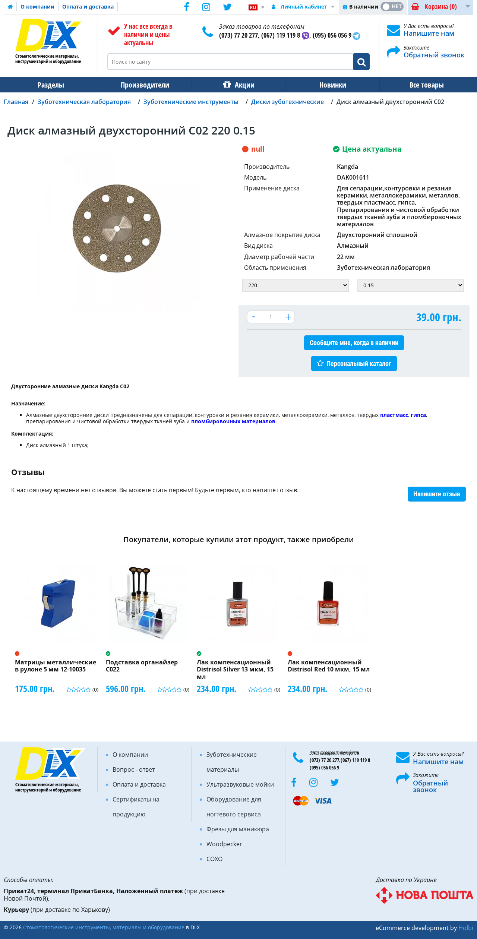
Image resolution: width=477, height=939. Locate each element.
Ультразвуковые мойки (240, 784)
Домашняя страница (10, 6)
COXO (214, 859)
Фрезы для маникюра (237, 829)
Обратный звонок (434, 54)
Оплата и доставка (88, 6)
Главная (16, 102)
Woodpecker (224, 844)
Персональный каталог (358, 363)
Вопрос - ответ (134, 769)
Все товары (427, 85)
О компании (37, 6)
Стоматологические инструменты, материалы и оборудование (103, 927)
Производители (145, 85)
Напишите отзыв (436, 494)
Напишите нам (429, 33)
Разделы (51, 85)
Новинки (332, 85)
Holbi (465, 928)
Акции (245, 85)
